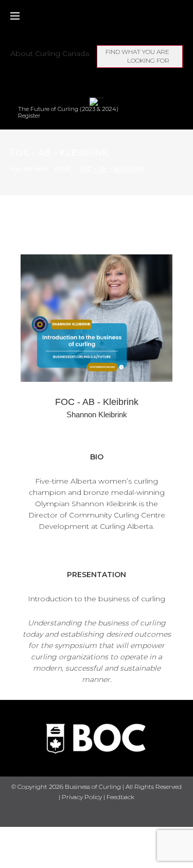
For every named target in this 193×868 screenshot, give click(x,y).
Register (29, 116)
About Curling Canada (49, 53)
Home (63, 169)
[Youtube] (105, 815)
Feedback (120, 797)
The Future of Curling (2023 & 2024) (68, 109)
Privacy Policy (82, 797)
